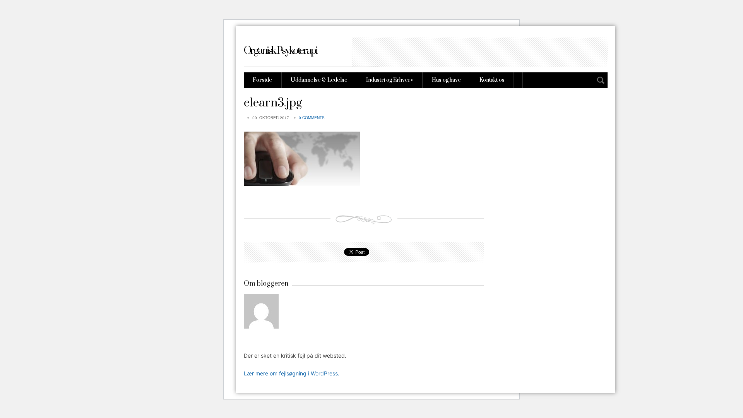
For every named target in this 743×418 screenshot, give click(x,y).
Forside (262, 80)
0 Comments (312, 117)
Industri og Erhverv (389, 80)
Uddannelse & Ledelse (319, 80)
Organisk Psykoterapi (280, 51)
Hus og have (446, 80)
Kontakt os (492, 80)
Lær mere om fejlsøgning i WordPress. (291, 373)
